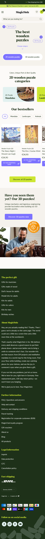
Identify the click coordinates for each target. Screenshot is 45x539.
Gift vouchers (6, 427)
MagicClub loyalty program (12, 423)
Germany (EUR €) (7, 489)
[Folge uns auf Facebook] (4, 524)
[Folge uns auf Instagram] (9, 524)
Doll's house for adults (10, 291)
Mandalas (14, 116)
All (5, 116)
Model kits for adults (9, 296)
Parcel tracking (7, 414)
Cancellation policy (8, 468)
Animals (38, 116)
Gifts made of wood (9, 287)
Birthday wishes (7, 314)
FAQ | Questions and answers (13, 400)
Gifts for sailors (7, 305)
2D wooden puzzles (13, 57)
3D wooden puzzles (32, 57)
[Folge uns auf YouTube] (20, 524)
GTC (3, 464)
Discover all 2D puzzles (22, 179)
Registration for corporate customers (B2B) (18, 418)
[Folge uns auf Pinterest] (15, 524)
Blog (3, 437)
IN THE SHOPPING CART (9, 163)
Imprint (4, 454)
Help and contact (8, 404)
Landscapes (26, 116)
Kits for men (6, 310)
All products (6, 441)
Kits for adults (6, 300)
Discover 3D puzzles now (18, 217)
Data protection (7, 459)
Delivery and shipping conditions (14, 409)
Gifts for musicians (8, 282)
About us (5, 432)
